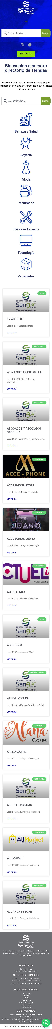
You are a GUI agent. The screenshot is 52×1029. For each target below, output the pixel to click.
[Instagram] (22, 44)
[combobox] (21, 33)
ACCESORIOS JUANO (21, 538)
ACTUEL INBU (16, 592)
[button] (26, 22)
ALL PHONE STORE (19, 911)
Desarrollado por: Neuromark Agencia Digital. (26, 1026)
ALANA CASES (16, 752)
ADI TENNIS (14, 645)
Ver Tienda (11, 333)
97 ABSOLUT (15, 319)
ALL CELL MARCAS (19, 805)
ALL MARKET (15, 858)
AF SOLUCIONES (18, 698)
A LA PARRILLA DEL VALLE (24, 372)
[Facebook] (29, 44)
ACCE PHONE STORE (20, 485)
